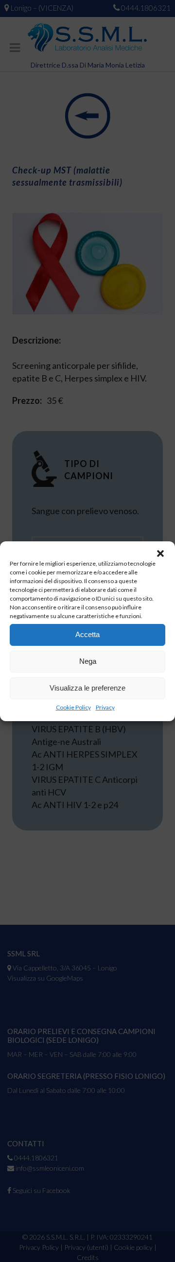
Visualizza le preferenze (87, 688)
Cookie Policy (73, 707)
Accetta (87, 634)
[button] (160, 553)
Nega (87, 661)
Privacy (105, 707)
